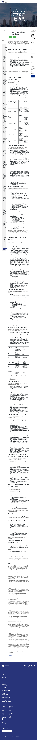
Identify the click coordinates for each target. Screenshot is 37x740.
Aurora (3, 704)
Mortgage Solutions (6, 687)
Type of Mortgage (32, 57)
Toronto (10, 714)
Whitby (10, 717)
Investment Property (5, 694)
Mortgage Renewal (5, 691)
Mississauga (4, 717)
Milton (3, 716)
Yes (10, 37)
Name (31, 49)
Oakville (10, 707)
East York (3, 710)
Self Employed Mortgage (6, 700)
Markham (3, 714)
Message (32, 64)
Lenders (3, 678)
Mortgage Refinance (5, 693)
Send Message (33, 76)
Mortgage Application (5, 685)
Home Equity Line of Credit (6, 697)
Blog (2, 681)
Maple (3, 713)
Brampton (3, 706)
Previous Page (11, 655)
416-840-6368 (4, 241)
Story (3, 674)
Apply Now (7, 249)
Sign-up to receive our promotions (33, 73)
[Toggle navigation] (34, 1)
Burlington (3, 707)
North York (10, 706)
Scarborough (11, 713)
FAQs (3, 682)
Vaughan (10, 716)
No (14, 37)
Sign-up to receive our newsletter (33, 69)
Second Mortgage (5, 698)
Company (4, 671)
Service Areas (5, 703)
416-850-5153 (4, 244)
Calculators (4, 684)
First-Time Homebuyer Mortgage (7, 690)
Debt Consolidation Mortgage (6, 701)
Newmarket (11, 704)
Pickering (10, 710)
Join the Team (4, 677)
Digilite (18, 736)
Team (3, 675)
